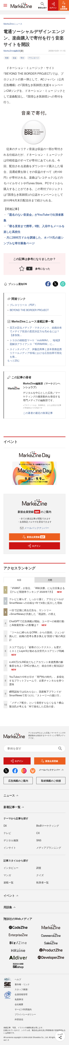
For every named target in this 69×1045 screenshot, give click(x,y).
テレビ (7, 833)
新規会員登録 (35, 536)
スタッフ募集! (21, 989)
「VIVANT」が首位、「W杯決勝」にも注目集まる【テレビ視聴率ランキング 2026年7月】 (37, 589)
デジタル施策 (11, 840)
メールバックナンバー (36, 528)
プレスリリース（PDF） (23, 305)
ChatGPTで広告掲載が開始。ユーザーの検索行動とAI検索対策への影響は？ (36, 623)
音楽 (14, 58)
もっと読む (13, 360)
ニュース (9, 795)
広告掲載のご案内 (18, 780)
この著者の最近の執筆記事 (38, 413)
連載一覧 (8, 882)
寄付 (22, 58)
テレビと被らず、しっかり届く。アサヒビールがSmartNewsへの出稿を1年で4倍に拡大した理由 (36, 601)
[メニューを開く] (5, 5)
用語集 (8, 907)
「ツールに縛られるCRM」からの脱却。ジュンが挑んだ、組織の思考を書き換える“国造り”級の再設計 (37, 635)
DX (5, 825)
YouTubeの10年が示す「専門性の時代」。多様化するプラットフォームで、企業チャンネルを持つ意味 (36, 680)
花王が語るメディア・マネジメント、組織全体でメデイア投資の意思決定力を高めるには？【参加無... (36, 331)
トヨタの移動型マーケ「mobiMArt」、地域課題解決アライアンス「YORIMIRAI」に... (35, 342)
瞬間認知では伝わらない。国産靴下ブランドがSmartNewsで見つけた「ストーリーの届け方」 (35, 693)
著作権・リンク (22, 984)
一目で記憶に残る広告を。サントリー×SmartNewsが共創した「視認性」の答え (32, 612)
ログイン (36, 545)
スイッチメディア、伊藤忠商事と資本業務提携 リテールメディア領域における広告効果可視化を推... (37, 352)
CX (38, 833)
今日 (19, 580)
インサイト (10, 847)
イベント (9, 895)
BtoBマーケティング (47, 825)
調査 (38, 867)
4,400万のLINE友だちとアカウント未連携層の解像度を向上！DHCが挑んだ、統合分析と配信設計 (36, 663)
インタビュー (11, 867)
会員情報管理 (21, 994)
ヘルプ (18, 979)
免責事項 (19, 999)
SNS (38, 840)
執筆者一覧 (42, 882)
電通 (6, 58)
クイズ (40, 875)
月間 (50, 580)
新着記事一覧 (12, 807)
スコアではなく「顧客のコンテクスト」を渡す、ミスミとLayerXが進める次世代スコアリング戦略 (36, 649)
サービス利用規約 (23, 1009)
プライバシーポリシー (25, 1014)
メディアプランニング (48, 847)
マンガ (7, 875)
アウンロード (33, 58)
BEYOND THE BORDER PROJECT (29, 310)
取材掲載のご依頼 (51, 780)
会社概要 (19, 1004)
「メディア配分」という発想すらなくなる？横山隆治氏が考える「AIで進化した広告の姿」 (36, 704)
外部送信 (19, 1019)
